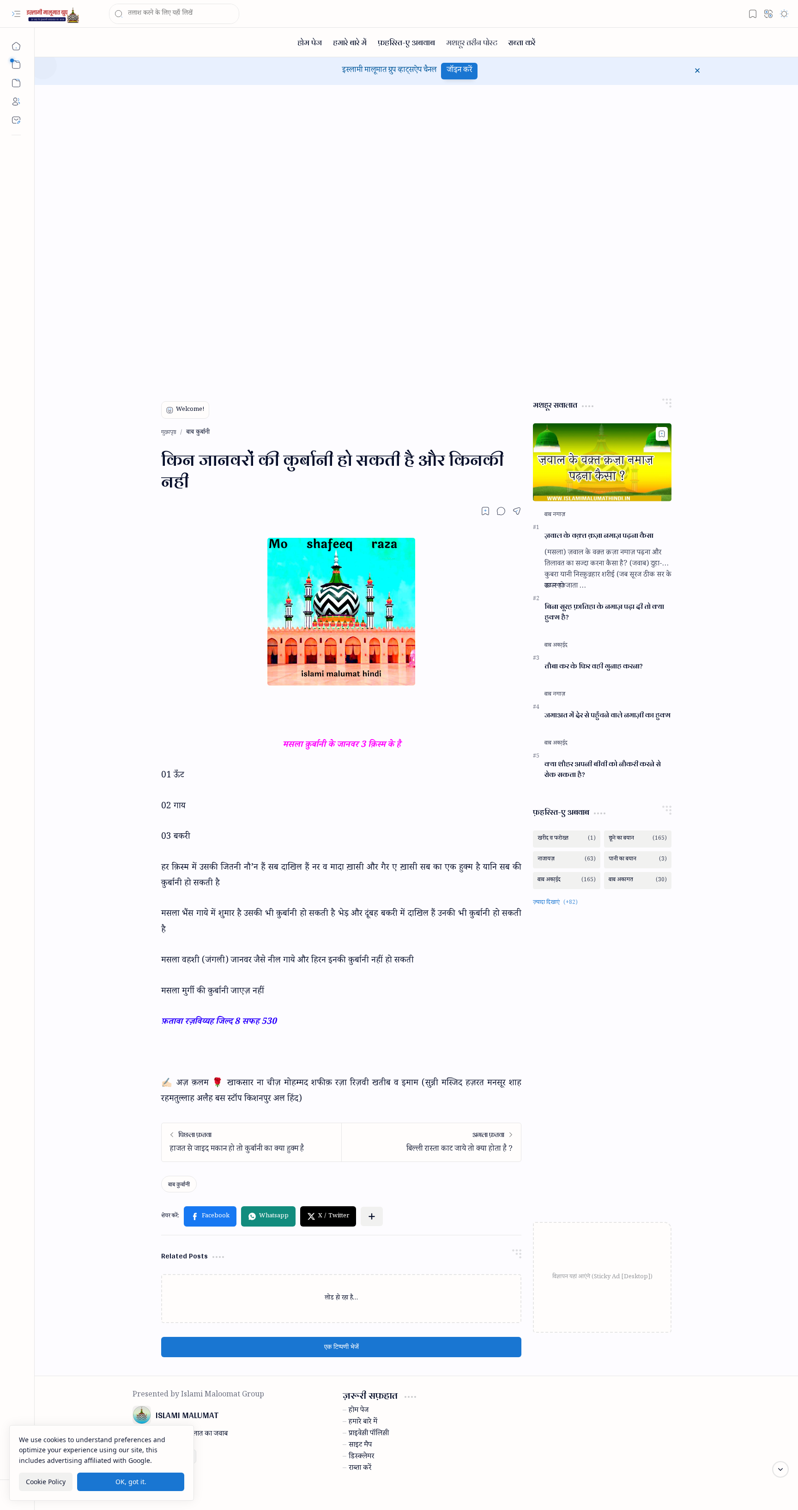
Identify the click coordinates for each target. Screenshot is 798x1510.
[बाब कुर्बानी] (179, 1184)
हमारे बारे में (363, 1422)
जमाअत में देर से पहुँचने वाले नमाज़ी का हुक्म (607, 715)
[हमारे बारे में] (349, 42)
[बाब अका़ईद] (556, 645)
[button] (16, 14)
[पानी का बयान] (637, 859)
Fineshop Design (673, 1492)
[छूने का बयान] (637, 839)
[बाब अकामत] (637, 880)
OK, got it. (130, 1481)
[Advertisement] (202, 237)
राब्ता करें (360, 1469)
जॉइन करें (459, 71)
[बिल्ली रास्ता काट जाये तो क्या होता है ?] (431, 1142)
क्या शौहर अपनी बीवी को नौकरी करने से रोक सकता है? (602, 769)
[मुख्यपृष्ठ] (16, 46)
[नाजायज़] (566, 859)
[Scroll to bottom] (780, 1469)
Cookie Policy (46, 1481)
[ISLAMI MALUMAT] (53, 14)
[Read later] (485, 511)
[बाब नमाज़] (554, 515)
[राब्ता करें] (522, 42)
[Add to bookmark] (662, 434)
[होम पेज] (309, 42)
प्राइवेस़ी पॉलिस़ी (369, 1434)
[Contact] (16, 120)
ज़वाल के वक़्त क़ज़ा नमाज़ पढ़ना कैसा (598, 535)
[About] (16, 101)
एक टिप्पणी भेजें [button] (341, 1346)
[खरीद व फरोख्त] (566, 839)
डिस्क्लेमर (361, 1457)
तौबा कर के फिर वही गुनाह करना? (593, 666)
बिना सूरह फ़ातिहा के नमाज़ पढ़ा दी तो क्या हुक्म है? (604, 612)
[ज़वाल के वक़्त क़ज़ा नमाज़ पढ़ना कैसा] (602, 462)
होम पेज (359, 1411)
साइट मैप (360, 1445)
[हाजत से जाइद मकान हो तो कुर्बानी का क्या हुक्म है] (251, 1142)
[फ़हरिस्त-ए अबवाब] (406, 42)
